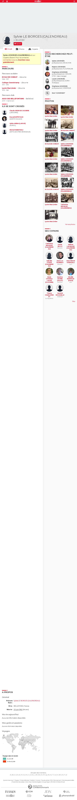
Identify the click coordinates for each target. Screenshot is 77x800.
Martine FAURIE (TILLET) (60, 278)
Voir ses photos (70, 224)
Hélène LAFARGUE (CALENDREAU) (71, 247)
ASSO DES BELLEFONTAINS (13, 99)
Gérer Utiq (28, 782)
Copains (35, 49)
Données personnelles (68, 780)
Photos (21, 49)
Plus (73, 301)
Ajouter (18, 44)
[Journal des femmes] (10, 791)
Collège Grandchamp (10, 83)
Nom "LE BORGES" (58, 93)
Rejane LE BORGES (58, 67)
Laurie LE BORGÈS (58, 79)
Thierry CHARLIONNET (49, 295)
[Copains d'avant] (10, 795)
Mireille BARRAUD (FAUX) (70, 278)
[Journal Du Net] (47, 791)
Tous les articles (45, 780)
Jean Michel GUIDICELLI (70, 261)
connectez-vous (9, 60)
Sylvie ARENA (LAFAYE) (18, 123)
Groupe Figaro (46, 782)
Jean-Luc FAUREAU (60, 261)
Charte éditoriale (24, 780)
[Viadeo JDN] (29, 795)
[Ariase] (47, 796)
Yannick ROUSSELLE (60, 294)
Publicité (32, 780)
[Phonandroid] (66, 795)
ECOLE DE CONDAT (10, 77)
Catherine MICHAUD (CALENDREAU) (66, 206)
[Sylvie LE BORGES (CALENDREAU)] (7, 40)
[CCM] (29, 791)
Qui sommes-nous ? (8, 780)
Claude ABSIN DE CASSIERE (19, 110)
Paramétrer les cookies (18, 782)
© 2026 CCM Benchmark (58, 782)
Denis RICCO (60, 245)
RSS (51, 780)
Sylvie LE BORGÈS (58, 61)
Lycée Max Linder (9, 88)
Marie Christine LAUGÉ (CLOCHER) (49, 279)
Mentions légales (36, 782)
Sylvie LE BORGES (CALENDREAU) (67, 145)
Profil (10, 49)
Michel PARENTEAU (16, 130)
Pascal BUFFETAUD (16, 117)
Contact (38, 780)
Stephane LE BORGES (60, 72)
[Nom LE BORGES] (47, 93)
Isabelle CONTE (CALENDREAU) (49, 263)
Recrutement (57, 780)
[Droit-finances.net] (66, 791)
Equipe (17, 780)
